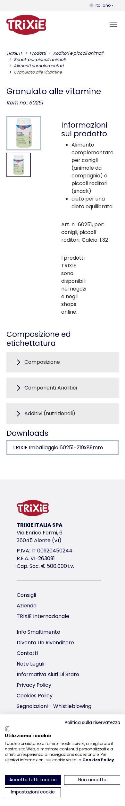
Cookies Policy (35, 695)
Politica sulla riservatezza (92, 723)
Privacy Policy (34, 685)
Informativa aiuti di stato (48, 674)
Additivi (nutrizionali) (49, 413)
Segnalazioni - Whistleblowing (54, 706)
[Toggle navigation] (113, 24)
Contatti (27, 653)
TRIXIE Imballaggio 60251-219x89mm (58, 447)
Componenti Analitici (50, 387)
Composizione (42, 362)
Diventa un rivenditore (45, 642)
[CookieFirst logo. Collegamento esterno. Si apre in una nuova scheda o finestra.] (7, 729)
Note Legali (30, 663)
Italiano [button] (103, 5)
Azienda (27, 605)
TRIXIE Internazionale (43, 616)
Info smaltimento (38, 632)
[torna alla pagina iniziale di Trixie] (26, 25)
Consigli (26, 595)
